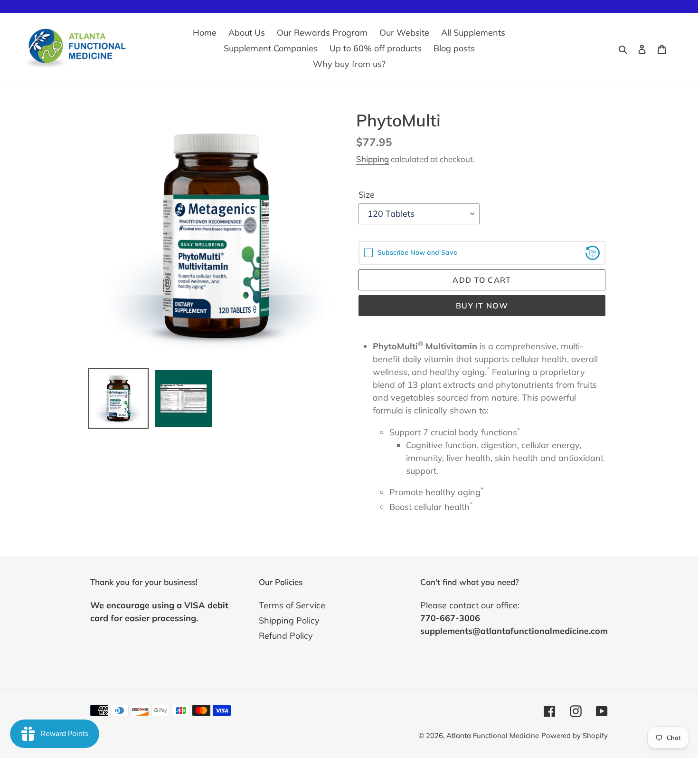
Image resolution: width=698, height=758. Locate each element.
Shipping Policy (289, 620)
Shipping (372, 159)
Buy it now (482, 305)
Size (366, 194)
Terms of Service (292, 605)
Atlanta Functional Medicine (492, 735)
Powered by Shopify (574, 735)
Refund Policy (286, 635)
